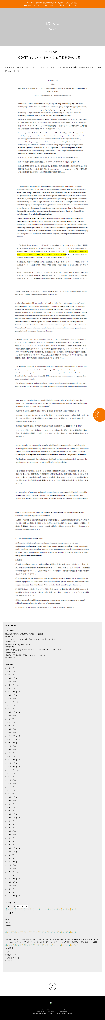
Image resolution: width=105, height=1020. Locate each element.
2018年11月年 (11, 852)
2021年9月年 (10, 770)
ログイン (9, 952)
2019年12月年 (11, 814)
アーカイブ (10, 906)
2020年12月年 (11, 797)
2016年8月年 (10, 889)
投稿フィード (10, 955)
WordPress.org (11, 961)
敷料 (87, 942)
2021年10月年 (11, 767)
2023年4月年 (10, 726)
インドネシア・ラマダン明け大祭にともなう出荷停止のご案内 (30, 639)
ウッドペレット (30, 939)
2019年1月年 (10, 845)
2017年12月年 (11, 862)
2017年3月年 (10, 872)
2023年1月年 (10, 733)
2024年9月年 (10, 699)
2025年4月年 (10, 682)
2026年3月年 (10, 668)
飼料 (95, 942)
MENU (4, 4)
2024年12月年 (11, 692)
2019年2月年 (10, 841)
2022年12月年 (11, 736)
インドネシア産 (17, 939)
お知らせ (9, 922)
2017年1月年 (10, 875)
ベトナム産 (43, 942)
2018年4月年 (10, 858)
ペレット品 (53, 942)
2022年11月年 (11, 739)
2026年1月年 (10, 675)
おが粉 (8, 939)
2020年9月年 (10, 801)
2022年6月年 (10, 750)
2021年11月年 (11, 763)
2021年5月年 (10, 784)
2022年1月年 (10, 756)
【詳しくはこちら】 (71, 3)
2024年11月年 (11, 695)
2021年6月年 (10, 780)
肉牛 (91, 942)
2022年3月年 (10, 753)
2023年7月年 (10, 719)
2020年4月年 (10, 807)
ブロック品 (34, 942)
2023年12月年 (11, 712)
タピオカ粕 (91, 939)
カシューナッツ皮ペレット (70, 939)
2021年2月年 (10, 794)
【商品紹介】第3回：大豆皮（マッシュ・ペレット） (26, 655)
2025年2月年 (10, 685)
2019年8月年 (10, 821)
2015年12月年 (11, 896)
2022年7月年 (10, 746)
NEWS (8, 919)
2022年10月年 (11, 743)
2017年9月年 (10, 865)
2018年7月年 (10, 855)
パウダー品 (24, 942)
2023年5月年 (10, 722)
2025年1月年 (10, 688)
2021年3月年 (10, 790)
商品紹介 (9, 925)
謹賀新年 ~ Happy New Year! (17, 644)
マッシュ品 (62, 942)
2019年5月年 (10, 831)
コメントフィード (12, 958)
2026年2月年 (10, 671)
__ (6, 916)
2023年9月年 (10, 716)
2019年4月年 (10, 835)
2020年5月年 (10, 804)
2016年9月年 (10, 886)
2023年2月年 (10, 729)
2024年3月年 (10, 705)
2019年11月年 (11, 818)
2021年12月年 (11, 760)
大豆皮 (81, 942)
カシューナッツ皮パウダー (48, 939)
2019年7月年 (10, 824)
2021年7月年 (10, 777)
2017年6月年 (10, 869)
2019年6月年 (10, 828)
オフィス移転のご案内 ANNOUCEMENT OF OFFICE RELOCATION (33, 650)
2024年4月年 (10, 702)
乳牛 (69, 942)
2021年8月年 (10, 773)
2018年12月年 (11, 848)
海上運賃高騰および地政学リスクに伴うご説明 (24, 634)
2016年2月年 (10, 892)
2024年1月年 (10, 709)
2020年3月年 (10, 811)
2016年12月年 (11, 879)
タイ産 (83, 939)
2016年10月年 (11, 882)
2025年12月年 (11, 678)
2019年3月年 (10, 838)
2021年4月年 (10, 787)
